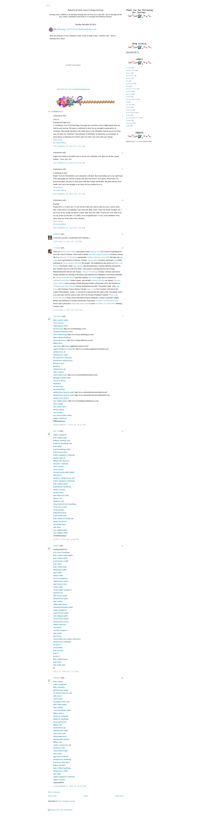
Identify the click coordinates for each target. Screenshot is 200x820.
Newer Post (52, 796)
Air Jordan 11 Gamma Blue (105, 303)
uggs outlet (92, 277)
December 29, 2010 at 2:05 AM (69, 146)
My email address (59, 143)
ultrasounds (129, 123)
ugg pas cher (95, 252)
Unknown (57, 678)
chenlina (56, 546)
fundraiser (129, 91)
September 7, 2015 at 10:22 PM (69, 425)
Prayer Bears (57, 140)
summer (128, 115)
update (128, 126)
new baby (129, 104)
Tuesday (128, 120)
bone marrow (130, 75)
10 (122, 677)
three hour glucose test (133, 118)
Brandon (128, 78)
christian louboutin (98, 280)
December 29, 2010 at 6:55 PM (69, 163)
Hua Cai (56, 431)
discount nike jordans (68, 252)
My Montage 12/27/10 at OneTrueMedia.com (75, 29)
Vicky (137, 141)
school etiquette (131, 112)
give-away (129, 94)
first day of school (131, 89)
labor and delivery (132, 99)
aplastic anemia (131, 70)
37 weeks (129, 68)
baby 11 (128, 73)
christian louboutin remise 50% (98, 257)
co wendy (56, 248)
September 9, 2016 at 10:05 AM (69, 786)
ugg (115, 260)
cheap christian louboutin (72, 263)
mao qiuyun (57, 316)
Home (48, 5)
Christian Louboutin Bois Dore (107, 301)
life (127, 102)
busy (127, 81)
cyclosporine (130, 83)
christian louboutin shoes (65, 277)
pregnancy (129, 110)
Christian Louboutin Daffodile (64, 286)
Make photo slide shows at (73, 89)
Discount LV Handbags (68, 257)
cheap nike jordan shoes (80, 303)
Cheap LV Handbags (89, 272)
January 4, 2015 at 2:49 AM (67, 310)
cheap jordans (93, 260)
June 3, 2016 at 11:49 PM (65, 539)
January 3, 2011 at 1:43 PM (67, 241)
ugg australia (78, 266)
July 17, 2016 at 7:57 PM (65, 671)
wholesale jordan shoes (61, 280)
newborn (128, 107)
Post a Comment (54, 792)
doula (128, 86)
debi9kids (56, 234)
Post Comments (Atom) (66, 801)
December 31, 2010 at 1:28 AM (69, 228)
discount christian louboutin (99, 254)
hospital (128, 96)
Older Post (119, 796)
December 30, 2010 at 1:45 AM (69, 194)
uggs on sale (91, 289)
